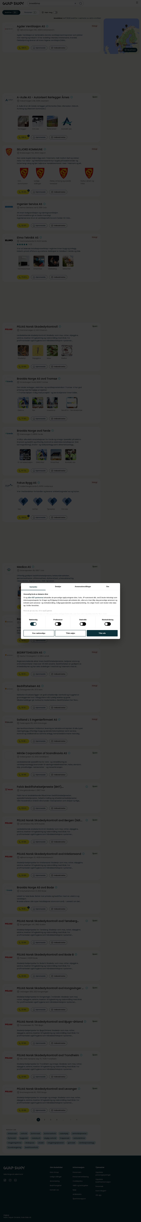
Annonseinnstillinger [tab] (83, 586)
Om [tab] (107, 586)
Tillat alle (102, 633)
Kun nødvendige (38, 633)
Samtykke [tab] (33, 587)
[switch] (58, 624)
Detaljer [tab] (58, 586)
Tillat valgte (70, 633)
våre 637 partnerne (35, 597)
